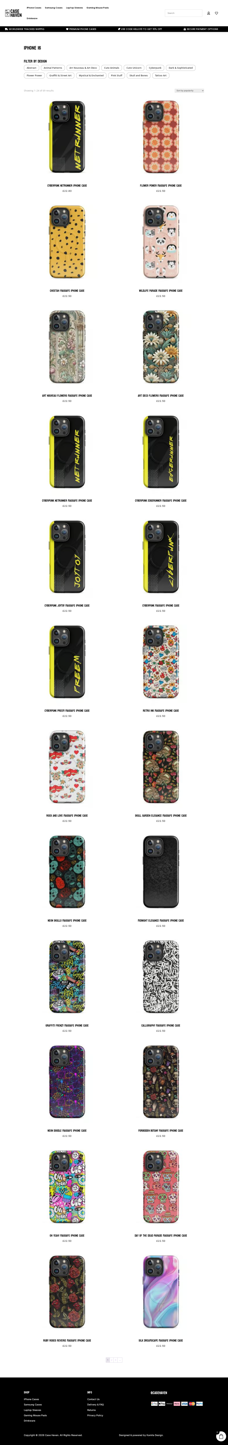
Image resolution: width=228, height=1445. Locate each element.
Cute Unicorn (134, 67)
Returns (91, 1410)
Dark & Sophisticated (181, 67)
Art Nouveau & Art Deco (83, 67)
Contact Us (93, 1399)
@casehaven (159, 1393)
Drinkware (32, 18)
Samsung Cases (53, 7)
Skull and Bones (139, 75)
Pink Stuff (116, 75)
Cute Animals (111, 67)
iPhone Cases (34, 7)
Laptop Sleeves (74, 7)
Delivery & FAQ (95, 1404)
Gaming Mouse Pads (97, 7)
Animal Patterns (53, 67)
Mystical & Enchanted (91, 75)
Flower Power (34, 75)
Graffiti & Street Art (60, 75)
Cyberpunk (155, 67)
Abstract (31, 67)
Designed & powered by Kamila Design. (141, 1435)
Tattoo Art (161, 75)
